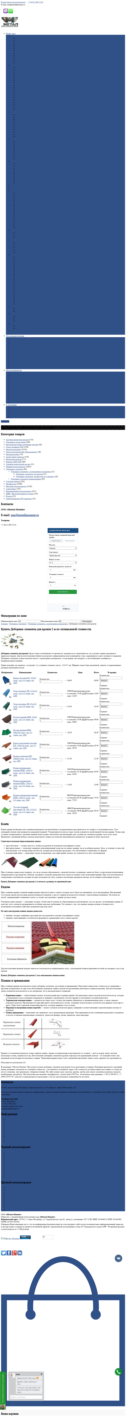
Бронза (19, 117)
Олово (18, 129)
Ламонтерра (21, 289)
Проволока (20, 51)
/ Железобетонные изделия (24, 161)
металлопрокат (21, 36)
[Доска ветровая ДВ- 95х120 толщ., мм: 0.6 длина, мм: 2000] (6, 710)
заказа (14, 1139)
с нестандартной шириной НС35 (35, 218)
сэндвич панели (29, 242)
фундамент (25, 171)
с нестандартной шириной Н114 (35, 228)
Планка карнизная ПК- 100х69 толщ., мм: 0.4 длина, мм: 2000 (25, 758)
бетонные (25, 176)
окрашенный (27, 235)
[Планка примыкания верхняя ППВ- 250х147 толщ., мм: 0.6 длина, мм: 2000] (6, 788)
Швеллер (19, 60)
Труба (18, 154)
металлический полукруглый (33, 316)
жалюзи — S (24, 328)
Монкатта (20, 282)
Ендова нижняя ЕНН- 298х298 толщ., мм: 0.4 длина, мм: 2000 (22, 732)
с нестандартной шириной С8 (34, 193)
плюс (21, 274)
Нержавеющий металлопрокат (19, 491)
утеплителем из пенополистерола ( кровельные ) (37, 247)
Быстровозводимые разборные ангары (22, 444)
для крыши (26, 232)
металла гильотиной (22, 390)
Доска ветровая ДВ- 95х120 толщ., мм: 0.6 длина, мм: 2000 (24, 706)
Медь (18, 124)
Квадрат (19, 43)
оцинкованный (24, 73)
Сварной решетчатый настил (18, 464)
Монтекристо (21, 267)
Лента (18, 141)
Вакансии (15, 412)
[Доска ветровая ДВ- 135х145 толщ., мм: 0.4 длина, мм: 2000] (6, 697)
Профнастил (16, 230)
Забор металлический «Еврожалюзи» (21, 452)
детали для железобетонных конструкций (33, 368)
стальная (23, 48)
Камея (18, 299)
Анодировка (16, 373)
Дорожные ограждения (15, 442)
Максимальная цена (49, 621)
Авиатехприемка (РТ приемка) (19, 498)
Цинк (18, 137)
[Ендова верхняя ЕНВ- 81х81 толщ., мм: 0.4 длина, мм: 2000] (6, 723)
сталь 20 (21, 97)
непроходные (25, 169)
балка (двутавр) (28, 41)
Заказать (104, 680)
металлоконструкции (27, 346)
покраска (20, 385)
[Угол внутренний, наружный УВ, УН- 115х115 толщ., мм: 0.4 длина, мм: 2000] (6, 814)
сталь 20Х (22, 105)
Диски (18, 159)
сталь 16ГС (23, 95)
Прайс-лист (11, 33)
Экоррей (19, 264)
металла (20, 400)
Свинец (19, 132)
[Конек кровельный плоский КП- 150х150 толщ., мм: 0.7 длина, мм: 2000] (6, 749)
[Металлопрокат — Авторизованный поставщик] (2, 1238)
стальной (22, 46)
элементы (19, 306)
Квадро (19, 301)
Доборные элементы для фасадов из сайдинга (35, 476)
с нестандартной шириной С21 (34, 213)
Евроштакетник (17, 314)
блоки (25, 181)
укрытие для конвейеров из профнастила (32, 188)
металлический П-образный (32, 319)
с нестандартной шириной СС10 (35, 198)
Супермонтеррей (23, 259)
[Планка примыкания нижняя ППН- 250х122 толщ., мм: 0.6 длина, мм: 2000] (6, 801)
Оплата (9, 1141)
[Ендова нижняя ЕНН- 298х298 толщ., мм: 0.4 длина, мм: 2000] (6, 736)
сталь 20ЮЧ (23, 102)
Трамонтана (21, 272)
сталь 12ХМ (23, 92)
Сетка (18, 53)
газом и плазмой (20, 392)
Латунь (19, 122)
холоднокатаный (25, 70)
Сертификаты (16, 407)
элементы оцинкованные (31, 311)
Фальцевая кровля (13, 459)
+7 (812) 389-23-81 (35, 2)
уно (21, 279)
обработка (19, 397)
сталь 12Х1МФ (24, 90)
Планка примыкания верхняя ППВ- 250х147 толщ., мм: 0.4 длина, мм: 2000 (23, 771)
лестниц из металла (25, 358)
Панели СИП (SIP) (14, 462)
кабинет (13, 1137)
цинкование (19, 375)
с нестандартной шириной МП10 (35, 200)
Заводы (9, 1127)
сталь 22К (22, 107)
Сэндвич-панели (18, 240)
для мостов (25, 343)
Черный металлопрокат (16, 466)
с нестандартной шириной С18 (34, 210)
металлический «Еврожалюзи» (26, 323)
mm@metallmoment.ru (25, 515)
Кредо (18, 304)
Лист (8, 1162)
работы (23, 395)
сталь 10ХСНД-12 (25, 87)
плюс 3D (23, 277)
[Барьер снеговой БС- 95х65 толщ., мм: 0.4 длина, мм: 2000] (6, 684)
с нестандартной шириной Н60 (34, 223)
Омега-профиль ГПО (15, 447)
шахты (23, 173)
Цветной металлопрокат (16, 486)
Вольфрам (20, 119)
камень (24, 164)
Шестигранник (22, 63)
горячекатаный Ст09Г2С (28, 75)
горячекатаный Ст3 (26, 78)
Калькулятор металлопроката (13, 2)
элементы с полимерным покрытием (36, 309)
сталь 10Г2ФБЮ (25, 82)
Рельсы (14, 333)
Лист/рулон (20, 151)
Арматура (20, 38)
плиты (23, 166)
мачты (20, 355)
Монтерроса (21, 269)
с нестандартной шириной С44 (34, 220)
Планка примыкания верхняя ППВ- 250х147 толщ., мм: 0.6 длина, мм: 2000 (23, 785)
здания (22, 341)
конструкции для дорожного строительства (32, 338)
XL (22, 294)
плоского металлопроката (25, 380)
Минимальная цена (9, 621)
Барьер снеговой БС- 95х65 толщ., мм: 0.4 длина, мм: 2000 (24, 680)
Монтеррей (20, 257)
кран (17, 348)
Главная (4, 624)
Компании (11, 405)
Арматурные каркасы (15, 457)
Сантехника (16, 331)
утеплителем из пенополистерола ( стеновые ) (36, 252)
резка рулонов (27, 382)
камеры (23, 183)
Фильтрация (86, 621)
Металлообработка (14, 370)
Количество (44, 679)
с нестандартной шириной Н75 (34, 225)
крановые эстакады (23, 360)
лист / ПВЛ (29, 68)
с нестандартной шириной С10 (34, 196)
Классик (19, 284)
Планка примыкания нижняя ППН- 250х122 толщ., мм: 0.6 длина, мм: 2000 (25, 797)
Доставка (15, 417)
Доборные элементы (14, 469)
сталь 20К (22, 100)
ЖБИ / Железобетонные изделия (19, 494)
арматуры (19, 387)
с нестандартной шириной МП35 (35, 215)
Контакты (5, 421)
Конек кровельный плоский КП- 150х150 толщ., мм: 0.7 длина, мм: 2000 (25, 745)
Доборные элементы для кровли (29, 474)
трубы (18, 365)
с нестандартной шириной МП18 (35, 205)
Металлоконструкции (15, 336)
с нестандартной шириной (27, 191)
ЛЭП (16, 363)
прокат (18, 65)
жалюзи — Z (24, 326)
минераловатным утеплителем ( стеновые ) (35, 250)
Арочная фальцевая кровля (17, 439)
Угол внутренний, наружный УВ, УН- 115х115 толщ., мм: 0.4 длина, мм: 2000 (25, 811)
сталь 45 (21, 110)
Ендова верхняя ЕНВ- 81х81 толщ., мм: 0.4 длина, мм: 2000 (25, 719)
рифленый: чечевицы (27, 80)
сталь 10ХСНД (24, 85)
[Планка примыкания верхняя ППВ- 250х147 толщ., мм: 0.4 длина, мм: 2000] (6, 775)
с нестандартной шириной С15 (34, 203)
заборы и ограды (22, 353)
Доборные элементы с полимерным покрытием (31, 471)
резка (17, 378)
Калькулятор (11, 1177)
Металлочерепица (18, 255)
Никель (19, 127)
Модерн (19, 296)
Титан (18, 134)
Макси (18, 262)
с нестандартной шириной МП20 (35, 208)
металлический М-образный (33, 321)
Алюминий (20, 114)
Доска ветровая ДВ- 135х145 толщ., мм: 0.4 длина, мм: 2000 (25, 693)
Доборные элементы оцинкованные (26, 479)
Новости (14, 409)
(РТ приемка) (24, 186)
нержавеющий (24, 149)
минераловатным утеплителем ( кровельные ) (36, 245)
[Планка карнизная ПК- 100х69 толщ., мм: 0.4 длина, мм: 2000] (6, 762)
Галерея (14, 414)
